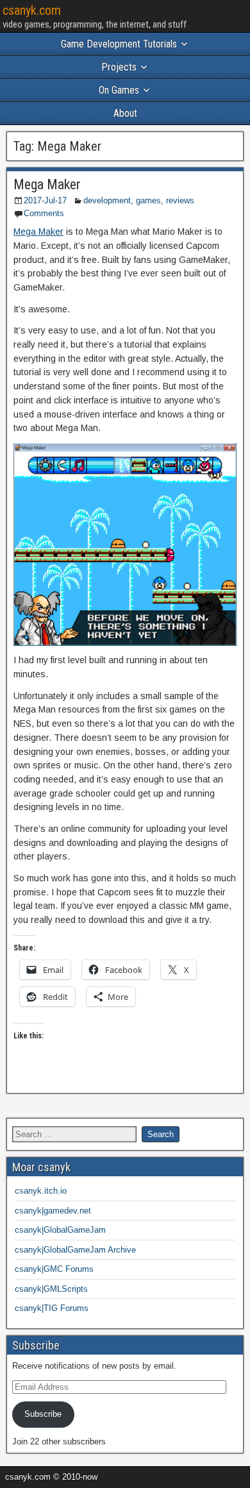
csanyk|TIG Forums (51, 1308)
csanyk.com (32, 10)
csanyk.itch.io (41, 1191)
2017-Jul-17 (45, 200)
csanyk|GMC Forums (54, 1269)
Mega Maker (47, 184)
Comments (44, 213)
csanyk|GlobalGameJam (60, 1230)
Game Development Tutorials (119, 44)
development (107, 200)
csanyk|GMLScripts (51, 1289)
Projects (119, 67)
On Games (119, 90)
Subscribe (43, 1414)
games (148, 200)
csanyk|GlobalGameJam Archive (75, 1250)
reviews (180, 200)
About (125, 113)
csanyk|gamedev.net (53, 1210)
